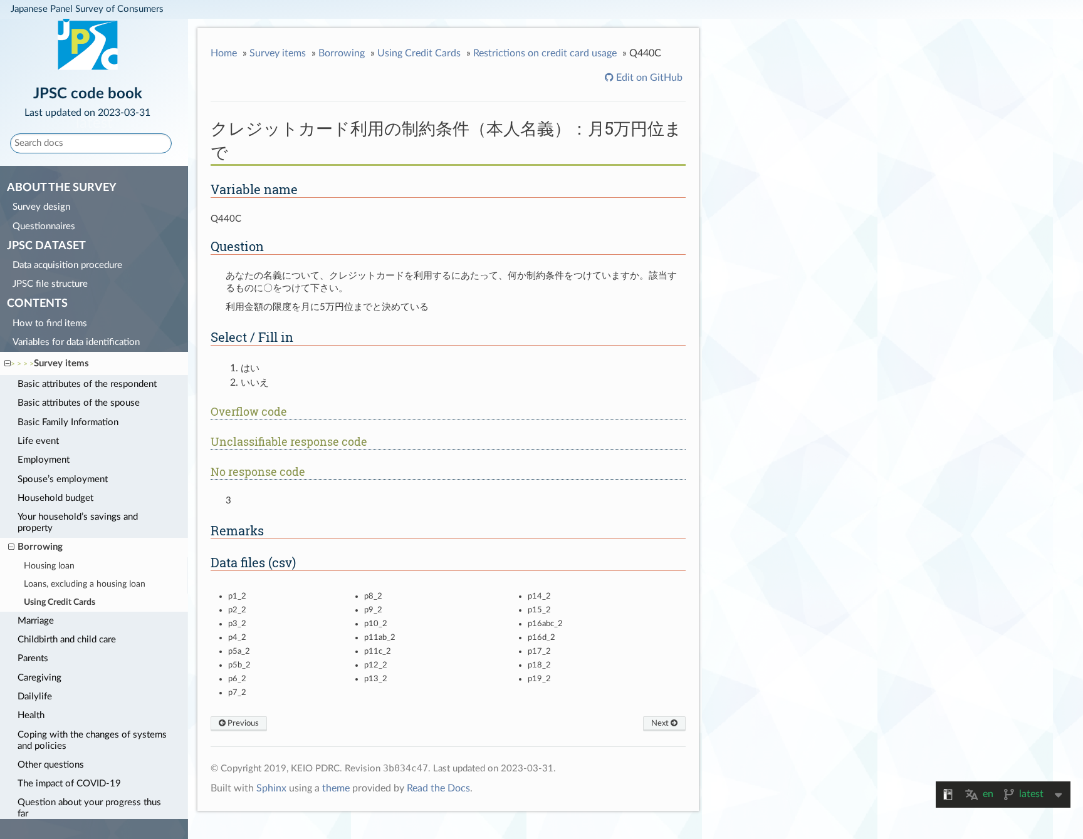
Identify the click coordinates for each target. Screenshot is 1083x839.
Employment (44, 460)
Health (31, 715)
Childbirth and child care (67, 639)
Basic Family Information (68, 422)
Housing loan (49, 566)
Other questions (51, 765)
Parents (33, 658)
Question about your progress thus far (89, 808)
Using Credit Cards (59, 602)
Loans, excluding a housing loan (84, 584)
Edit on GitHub (648, 78)
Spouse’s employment (63, 479)
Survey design (41, 207)
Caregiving (39, 677)
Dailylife (35, 696)
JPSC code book (87, 101)
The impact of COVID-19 (69, 783)
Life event (38, 441)
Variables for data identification (76, 342)
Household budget (55, 498)
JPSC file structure (50, 284)
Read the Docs (438, 788)
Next (661, 723)
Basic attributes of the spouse (79, 403)
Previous (242, 723)
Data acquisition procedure (67, 265)
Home (224, 53)
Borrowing (40, 547)
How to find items (50, 323)
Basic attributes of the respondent (87, 384)
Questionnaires (44, 226)
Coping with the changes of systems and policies (92, 740)
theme (336, 788)
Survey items (61, 363)
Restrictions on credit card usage (545, 53)
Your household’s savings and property (78, 522)
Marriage (36, 620)
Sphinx (271, 788)
